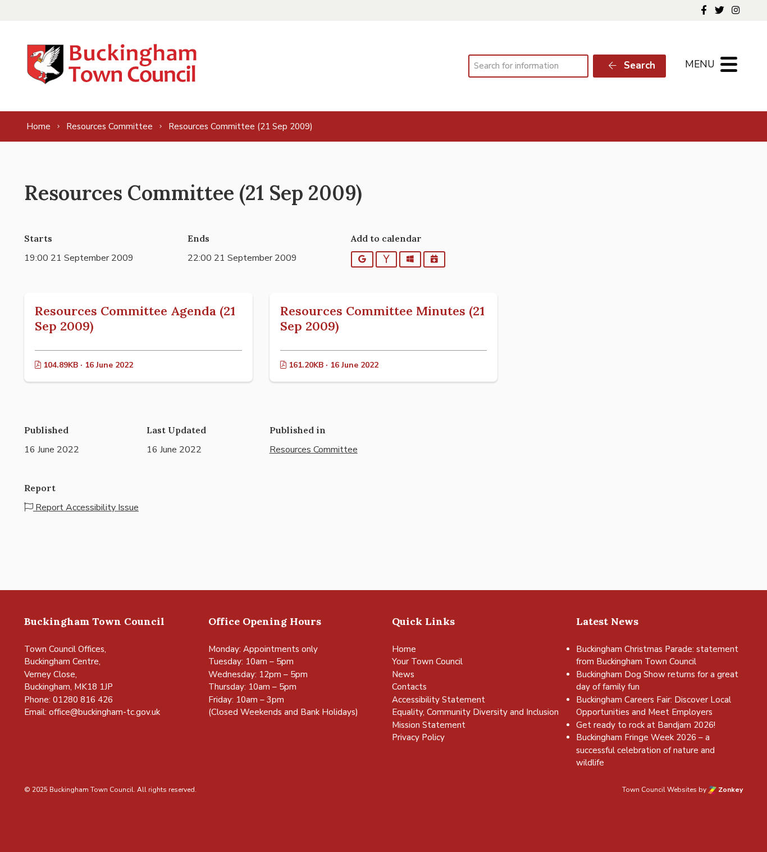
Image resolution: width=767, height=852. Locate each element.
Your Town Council (427, 661)
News (403, 674)
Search (638, 65)
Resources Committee (314, 449)
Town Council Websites (659, 789)
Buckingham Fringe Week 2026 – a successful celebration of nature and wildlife (645, 750)
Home (404, 649)
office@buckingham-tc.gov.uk (104, 712)
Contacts (409, 686)
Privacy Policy (418, 737)
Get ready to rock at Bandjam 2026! (645, 725)
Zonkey (729, 789)
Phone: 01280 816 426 (68, 699)
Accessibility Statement (438, 699)
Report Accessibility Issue (86, 507)
